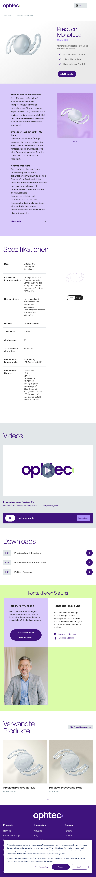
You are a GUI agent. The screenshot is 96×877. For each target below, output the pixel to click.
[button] (73, 141)
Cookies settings (42, 867)
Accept (60, 867)
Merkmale (16, 221)
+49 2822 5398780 (66, 638)
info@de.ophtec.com (67, 634)
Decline (79, 867)
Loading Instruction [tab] (52, 518)
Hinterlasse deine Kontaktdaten (26, 635)
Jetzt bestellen (67, 74)
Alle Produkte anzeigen (80, 727)
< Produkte (6, 15)
